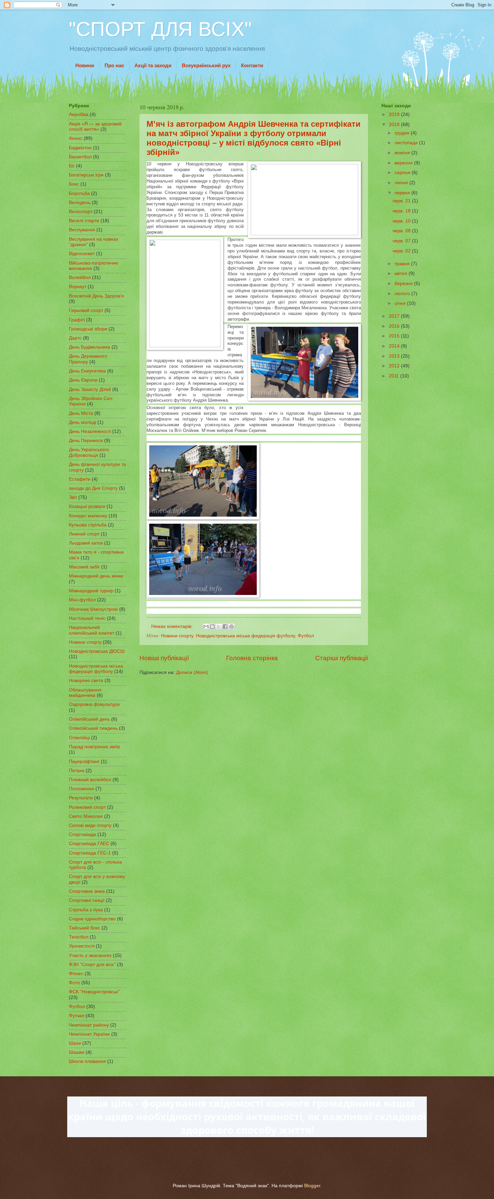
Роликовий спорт (87, 807)
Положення (81, 788)
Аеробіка (78, 114)
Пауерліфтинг (84, 761)
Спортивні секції (87, 900)
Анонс (75, 138)
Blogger (312, 1185)
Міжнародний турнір (91, 590)
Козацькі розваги (87, 506)
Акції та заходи (152, 65)
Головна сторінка (252, 658)
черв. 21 (402, 200)
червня (403, 192)
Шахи (75, 1043)
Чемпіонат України (89, 1034)
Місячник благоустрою (93, 609)
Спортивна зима (87, 891)
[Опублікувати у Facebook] (225, 626)
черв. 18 (402, 210)
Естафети (79, 479)
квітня (402, 273)
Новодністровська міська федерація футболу (245, 635)
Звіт (73, 497)
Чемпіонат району (89, 1025)
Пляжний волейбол (90, 779)
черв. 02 (402, 250)
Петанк (76, 770)
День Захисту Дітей (90, 389)
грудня (403, 132)
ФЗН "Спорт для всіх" (92, 964)
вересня (404, 162)
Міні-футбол (82, 599)
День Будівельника (89, 347)
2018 (395, 124)
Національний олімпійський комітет (91, 630)
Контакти (252, 65)
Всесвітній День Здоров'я (96, 295)
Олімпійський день (89, 719)
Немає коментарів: (172, 626)
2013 (395, 356)
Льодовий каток (86, 543)
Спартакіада (82, 834)
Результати (81, 797)
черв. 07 (402, 240)
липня (402, 182)
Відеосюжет (82, 253)
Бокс (74, 184)
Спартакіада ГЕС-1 (90, 852)
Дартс (75, 338)
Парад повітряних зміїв (94, 746)
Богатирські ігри (86, 174)
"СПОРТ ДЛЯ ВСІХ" (160, 29)
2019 (395, 114)
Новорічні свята (86, 680)
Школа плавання (87, 1061)
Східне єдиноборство (92, 918)
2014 (395, 346)
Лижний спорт (84, 533)
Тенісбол (78, 937)
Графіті (77, 319)
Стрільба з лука (86, 909)
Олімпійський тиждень (93, 728)
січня (401, 303)
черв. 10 (402, 221)
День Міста (81, 413)
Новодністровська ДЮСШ (97, 651)
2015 (395, 335)
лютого (403, 293)
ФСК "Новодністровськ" (94, 991)
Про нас (114, 65)
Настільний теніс (87, 618)
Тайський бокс (84, 927)
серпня (403, 172)
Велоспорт (80, 211)
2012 (395, 365)
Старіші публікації (341, 658)
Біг (72, 165)
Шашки (76, 1052)
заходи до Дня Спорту (93, 488)
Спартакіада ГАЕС (89, 843)
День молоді (82, 422)
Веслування (82, 229)
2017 (395, 316)
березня (404, 283)
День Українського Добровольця (89, 452)
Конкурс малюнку (88, 515)
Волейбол (80, 277)
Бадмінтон (80, 147)
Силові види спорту (90, 825)
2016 (395, 326)
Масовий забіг (84, 566)
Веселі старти (84, 220)
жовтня (403, 152)
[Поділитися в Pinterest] (231, 626)
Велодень (79, 202)
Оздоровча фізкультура (94, 704)
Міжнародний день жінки (96, 575)
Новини (84, 65)
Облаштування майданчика (85, 692)
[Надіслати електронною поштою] (206, 626)
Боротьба (79, 193)
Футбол (306, 635)
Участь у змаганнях (90, 955)
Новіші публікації (164, 658)
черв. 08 (402, 230)
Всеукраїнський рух (206, 65)
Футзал (76, 1015)
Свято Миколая (86, 816)
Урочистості (81, 946)
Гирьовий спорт (86, 310)
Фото (74, 982)
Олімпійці (79, 737)
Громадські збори (88, 328)
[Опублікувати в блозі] (212, 626)
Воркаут (77, 286)
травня (403, 263)
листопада (407, 142)
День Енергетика (87, 370)
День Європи (83, 380)
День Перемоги (86, 440)
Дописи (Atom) (192, 672)
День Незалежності (90, 431)
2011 (394, 375)
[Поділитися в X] (218, 626)
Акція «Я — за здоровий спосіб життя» (95, 126)
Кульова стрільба (88, 524)
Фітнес (76, 973)
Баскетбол (80, 156)
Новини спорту (177, 635)
